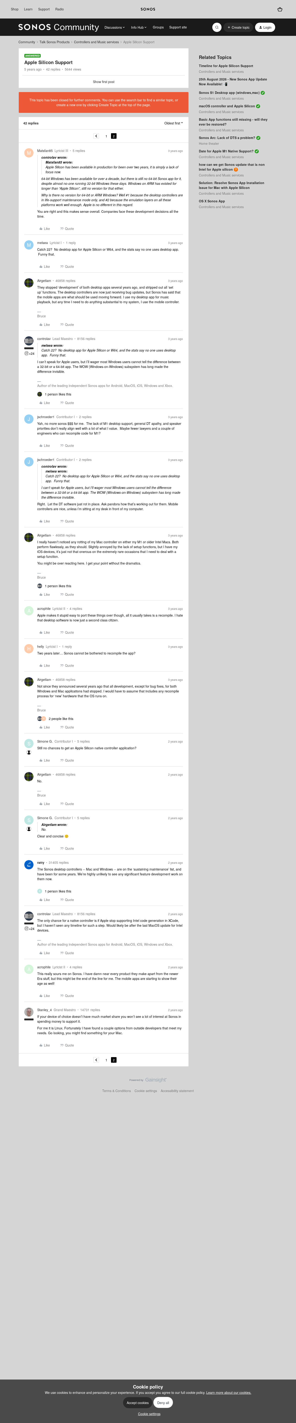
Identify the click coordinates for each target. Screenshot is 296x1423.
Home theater (209, 143)
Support (44, 9)
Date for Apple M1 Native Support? (226, 151)
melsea (42, 242)
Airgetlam (44, 280)
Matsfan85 (45, 150)
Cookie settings (146, 1090)
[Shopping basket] (280, 9)
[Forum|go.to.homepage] (58, 27)
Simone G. (45, 741)
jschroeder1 (46, 416)
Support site (178, 27)
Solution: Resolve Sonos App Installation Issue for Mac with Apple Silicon (231, 185)
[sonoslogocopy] (148, 9)
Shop (14, 9)
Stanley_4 (44, 1009)
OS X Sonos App (212, 201)
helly (40, 646)
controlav (44, 338)
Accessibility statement (177, 1090)
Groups (158, 27)
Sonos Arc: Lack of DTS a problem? (227, 137)
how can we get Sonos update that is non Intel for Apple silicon (232, 167)
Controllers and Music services (96, 42)
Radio (59, 9)
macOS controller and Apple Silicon (227, 106)
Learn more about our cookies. (228, 1392)
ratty (40, 862)
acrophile (44, 608)
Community (26, 42)
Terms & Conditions (116, 1090)
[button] (238, 27)
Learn (28, 9)
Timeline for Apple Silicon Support (226, 65)
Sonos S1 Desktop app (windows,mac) (229, 92)
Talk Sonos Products (55, 42)
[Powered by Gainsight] (148, 1081)
